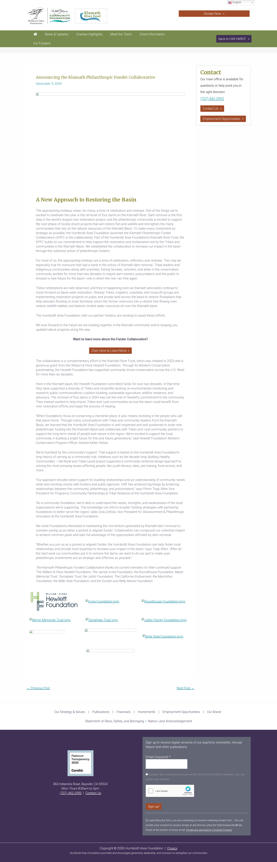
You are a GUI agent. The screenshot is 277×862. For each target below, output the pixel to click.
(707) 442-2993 (212, 99)
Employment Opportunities (221, 119)
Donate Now (212, 14)
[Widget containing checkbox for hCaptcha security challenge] (170, 791)
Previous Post (38, 688)
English (236, 2)
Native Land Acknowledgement (170, 721)
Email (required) (158, 757)
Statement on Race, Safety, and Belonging (114, 721)
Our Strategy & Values (69, 712)
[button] (110, 350)
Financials (124, 712)
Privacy (172, 848)
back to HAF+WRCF (232, 39)
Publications (100, 712)
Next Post (185, 688)
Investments (146, 712)
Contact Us (210, 108)
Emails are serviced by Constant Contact (209, 829)
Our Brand (214, 712)
